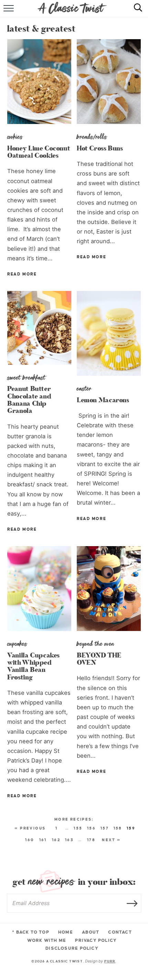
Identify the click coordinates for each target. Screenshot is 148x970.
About (90, 932)
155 (78, 828)
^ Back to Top (30, 932)
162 (56, 840)
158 (118, 828)
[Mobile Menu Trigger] (9, 12)
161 (43, 840)
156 (91, 828)
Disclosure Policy (71, 948)
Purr (110, 961)
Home (65, 932)
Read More (21, 274)
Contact (119, 932)
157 (105, 828)
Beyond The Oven (95, 644)
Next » (111, 840)
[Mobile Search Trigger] (135, 12)
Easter (84, 388)
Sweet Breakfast (26, 377)
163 (69, 840)
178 (91, 840)
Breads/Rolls (92, 137)
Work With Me (46, 940)
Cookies (15, 137)
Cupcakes (17, 644)
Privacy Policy (96, 940)
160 (29, 840)
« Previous (29, 828)
